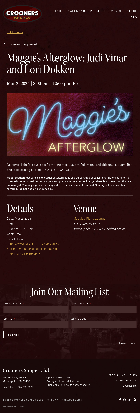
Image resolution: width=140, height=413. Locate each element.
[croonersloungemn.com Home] (22, 14)
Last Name (81, 303)
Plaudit (20, 407)
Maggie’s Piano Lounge (89, 218)
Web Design (8, 407)
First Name (13, 303)
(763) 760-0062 (24, 387)
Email (9, 318)
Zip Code (78, 318)
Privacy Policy (72, 400)
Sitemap (52, 400)
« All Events (15, 32)
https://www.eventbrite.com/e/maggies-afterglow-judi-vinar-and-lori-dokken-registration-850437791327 (33, 249)
